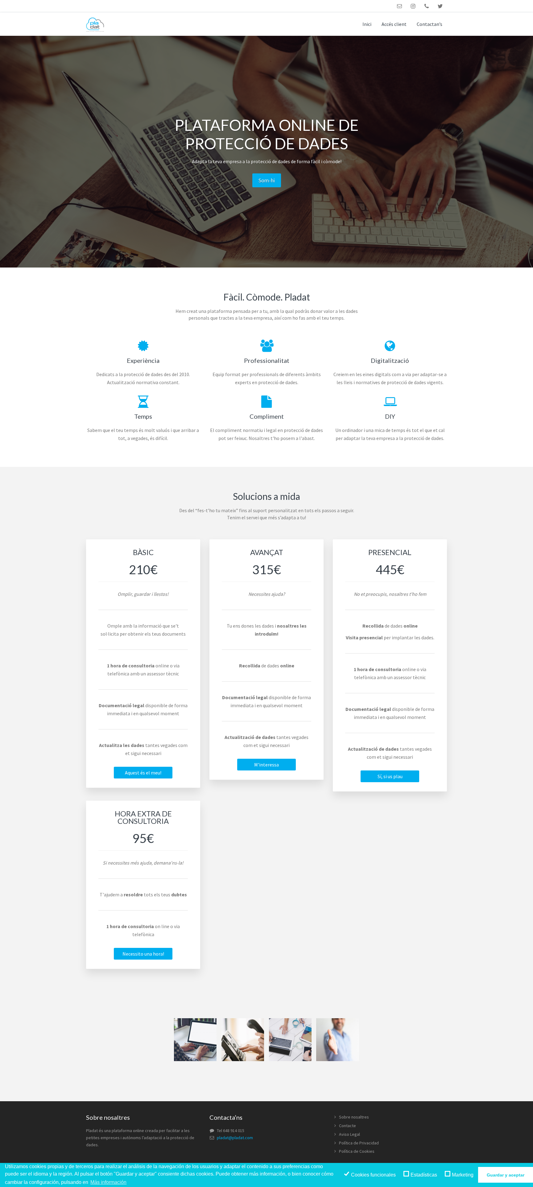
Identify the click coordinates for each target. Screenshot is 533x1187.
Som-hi (266, 180)
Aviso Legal (349, 1134)
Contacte (347, 1125)
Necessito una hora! (143, 954)
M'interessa (266, 765)
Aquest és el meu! (143, 773)
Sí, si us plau (390, 776)
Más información (108, 1182)
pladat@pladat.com (235, 1137)
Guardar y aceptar (505, 1174)
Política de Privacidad (359, 1143)
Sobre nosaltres (354, 1117)
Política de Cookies (356, 1151)
